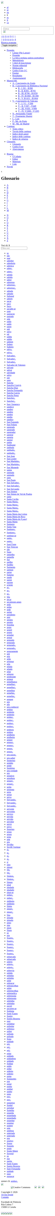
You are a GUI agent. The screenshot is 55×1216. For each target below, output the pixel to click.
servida (10, 816)
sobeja (9, 962)
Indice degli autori (20, 134)
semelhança (12, 682)
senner (10, 740)
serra (9, 792)
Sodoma (10, 1011)
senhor (10, 723)
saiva (9, 331)
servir (9, 824)
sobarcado (11, 959)
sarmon (10, 570)
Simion (10, 876)
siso (8, 925)
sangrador (11, 432)
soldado (10, 1061)
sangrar (10, 435)
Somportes (11, 1079)
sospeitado (11, 1118)
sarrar (9, 572)
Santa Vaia (11, 527)
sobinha (10, 975)
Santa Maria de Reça (16, 516)
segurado (11, 645)
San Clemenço (13, 404)
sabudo (10, 293)
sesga (9, 832)
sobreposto (11, 998)
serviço (10, 814)
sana (9, 380)
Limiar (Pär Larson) (21, 53)
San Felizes (12, 424)
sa (8, 253)
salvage (10, 367)
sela (8, 664)
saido (9, 324)
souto (9, 1148)
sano (9, 477)
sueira (9, 1161)
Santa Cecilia (12, 499)
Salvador (11, 356)
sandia (9, 417)
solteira (10, 1071)
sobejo (10, 964)
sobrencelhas (12, 991)
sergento (10, 789)
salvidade (11, 372)
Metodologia (18, 60)
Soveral (10, 1153)
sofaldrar (11, 1024)
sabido (10, 277)
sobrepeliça (12, 993)
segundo (10, 640)
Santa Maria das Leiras (17, 514)
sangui (10, 440)
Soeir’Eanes (12, 1013)
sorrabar (10, 1108)
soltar (9, 1068)
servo (9, 827)
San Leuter (11, 459)
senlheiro (11, 737)
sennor (10, 742)
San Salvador (13, 482)
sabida (9, 274)
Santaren (11, 524)
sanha (9, 442)
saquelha (11, 554)
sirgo (9, 923)
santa (9, 496)
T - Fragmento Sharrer (22, 116)
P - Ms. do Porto (19, 121)
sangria (10, 437)
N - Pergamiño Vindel (22, 113)
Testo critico (17, 129)
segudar (10, 635)
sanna (9, 470)
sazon (9, 580)
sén (8, 704)
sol (8, 1044)
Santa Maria (12, 501)
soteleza (10, 1130)
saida (9, 321)
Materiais (16, 161)
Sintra (9, 906)
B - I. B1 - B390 (25, 88)
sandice (10, 419)
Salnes (10, 344)
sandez (10, 414)
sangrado (11, 429)
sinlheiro (10, 903)
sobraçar (10, 983)
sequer (10, 781)
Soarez (10, 944)
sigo (8, 864)
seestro (10, 622)
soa (8, 935)
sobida (10, 973)
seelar (9, 612)
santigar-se (11, 535)
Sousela (10, 1146)
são (8, 549)
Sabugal (10, 296)
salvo (9, 375)
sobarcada (11, 956)
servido (10, 819)
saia (8, 319)
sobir (9, 980)
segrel (9, 630)
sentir (9, 765)
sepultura (11, 778)
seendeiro (11, 614)
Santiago (11, 529)
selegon (10, 674)
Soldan (10, 1063)
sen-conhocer (13, 707)
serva (9, 797)
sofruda (10, 1034)
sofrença (10, 1029)
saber (9, 268)
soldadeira (11, 1058)
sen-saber (11, 758)
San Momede (13, 467)
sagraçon (11, 314)
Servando (11, 800)
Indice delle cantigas (21, 136)
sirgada (10, 917)
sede (9, 609)
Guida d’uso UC (19, 70)
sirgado (10, 920)
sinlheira (10, 901)
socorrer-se (11, 1008)
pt (7, 10)
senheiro (10, 714)
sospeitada (11, 1115)
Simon (10, 882)
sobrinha (10, 1001)
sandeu (10, 412)
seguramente (12, 651)
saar (8, 258)
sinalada (10, 887)
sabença (10, 266)
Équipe (15, 73)
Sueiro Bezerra (13, 1166)
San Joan (11, 456)
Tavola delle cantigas (21, 131)
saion (9, 326)
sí (7, 862)
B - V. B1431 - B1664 (28, 98)
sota (8, 1128)
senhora (10, 729)
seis (8, 656)
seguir (9, 637)
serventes (11, 811)
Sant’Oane (11, 544)
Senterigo (11, 760)
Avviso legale (7, 1194)
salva (9, 349)
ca (8, 22)
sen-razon (11, 755)
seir (8, 654)
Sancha (10, 383)
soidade (10, 1041)
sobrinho (11, 1003)
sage (9, 311)
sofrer (9, 1031)
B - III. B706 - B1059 (28, 93)
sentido (10, 763)
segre (9, 627)
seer (8, 617)
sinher (10, 895)
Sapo (9, 552)
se (8, 587)
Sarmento (11, 567)
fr (7, 20)
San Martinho (13, 461)
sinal (9, 885)
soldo (9, 1066)
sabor (9, 280)
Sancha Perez (13, 395)
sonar (9, 1084)
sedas (9, 607)
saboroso (11, 285)
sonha (9, 1086)
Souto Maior (12, 1151)
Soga (9, 1039)
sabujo (10, 298)
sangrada (11, 427)
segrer (9, 632)
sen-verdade (12, 770)
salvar (9, 370)
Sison (9, 930)
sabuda (10, 291)
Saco (9, 306)
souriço (10, 1141)
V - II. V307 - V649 (27, 106)
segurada (11, 642)
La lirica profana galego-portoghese (28, 58)
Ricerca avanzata (8, 42)
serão (9, 787)
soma (9, 1076)
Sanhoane (11, 445)
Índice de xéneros (20, 139)
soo (9, 1096)
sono (9, 1094)
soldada (10, 1056)
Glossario (16, 144)
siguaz (9, 867)
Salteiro (10, 347)
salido (9, 339)
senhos (10, 732)
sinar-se (10, 892)
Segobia (10, 625)
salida (9, 336)
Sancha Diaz (12, 388)
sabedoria (11, 263)
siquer (10, 909)
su (8, 1156)
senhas (10, 709)
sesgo (9, 834)
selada (9, 666)
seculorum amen (14, 602)
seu (8, 842)
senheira (10, 712)
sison (9, 928)
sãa (8, 255)
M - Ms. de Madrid (20, 124)
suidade (10, 1171)
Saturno (10, 575)
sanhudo (11, 450)
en (8, 12)
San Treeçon (12, 547)
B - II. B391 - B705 (27, 91)
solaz (9, 1053)
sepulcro (10, 776)
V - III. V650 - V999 (27, 108)
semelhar (11, 684)
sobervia (10, 970)
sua (8, 1158)
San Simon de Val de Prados (19, 494)
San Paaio (11, 480)
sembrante (11, 676)
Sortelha (10, 1110)
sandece (10, 407)
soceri (9, 1006)
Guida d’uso (17, 146)
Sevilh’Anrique (13, 847)
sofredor (10, 1026)
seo (8, 773)
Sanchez (11, 398)
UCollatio (16, 156)
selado (9, 669)
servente (10, 809)
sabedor (10, 261)
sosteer (10, 1125)
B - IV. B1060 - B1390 (28, 96)
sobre (9, 988)
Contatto (5, 1197)
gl (7, 7)
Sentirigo (11, 768)
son (8, 1081)
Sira (8, 915)
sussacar (10, 1176)
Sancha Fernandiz (15, 390)
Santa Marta (12, 521)
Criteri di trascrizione (21, 63)
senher (10, 717)
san (8, 377)
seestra (10, 620)
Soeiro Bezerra (13, 1018)
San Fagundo (13, 422)
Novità (10, 166)
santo (9, 538)
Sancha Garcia (13, 393)
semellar (11, 693)
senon (10, 748)
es (8, 17)
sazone (10, 582)
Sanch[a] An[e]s (14, 385)
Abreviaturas (18, 149)
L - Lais (15, 119)
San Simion (12, 491)
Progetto (16, 55)
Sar (8, 559)
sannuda (10, 472)
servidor (10, 821)
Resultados (17, 75)
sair (8, 329)
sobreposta (11, 996)
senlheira (11, 735)
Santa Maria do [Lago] (17, 519)
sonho (9, 1091)
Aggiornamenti (19, 78)
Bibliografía (17, 68)
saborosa (11, 282)
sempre (10, 699)
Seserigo (10, 829)
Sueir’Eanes (12, 1163)
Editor (15, 159)
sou (8, 1138)
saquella (10, 557)
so (8, 933)
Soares (10, 938)
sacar (9, 301)
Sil (8, 870)
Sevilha (10, 844)
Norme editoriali (19, 65)
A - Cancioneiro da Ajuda (23, 83)
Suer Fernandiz (13, 1169)
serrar (9, 794)
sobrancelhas (12, 985)
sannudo (10, 475)
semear (10, 679)
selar (9, 671)
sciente (10, 585)
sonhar (10, 1089)
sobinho (10, 978)
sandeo (10, 409)
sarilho (10, 562)
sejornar (10, 661)
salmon (10, 342)
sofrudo (10, 1036)
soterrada (11, 1133)
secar (9, 599)
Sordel (10, 1105)
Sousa (9, 1143)
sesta (9, 837)
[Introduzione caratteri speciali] (4, 32)
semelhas (11, 690)
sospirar (10, 1123)
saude (9, 577)
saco (9, 304)
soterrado (11, 1136)
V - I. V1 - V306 (25, 103)
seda (9, 604)
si (8, 849)
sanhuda (10, 447)
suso (9, 1174)
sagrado (10, 316)
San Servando (13, 489)
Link (14, 164)
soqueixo (11, 1103)
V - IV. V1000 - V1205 (28, 111)
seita (9, 659)
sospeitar (11, 1120)
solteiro (10, 1074)
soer (8, 1021)
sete (8, 839)
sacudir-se (11, 309)
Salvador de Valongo (16, 365)
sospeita (10, 1113)
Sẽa (8, 597)
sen (8, 702)
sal (8, 334)
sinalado (10, 890)
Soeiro (10, 1016)
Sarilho (10, 564)
